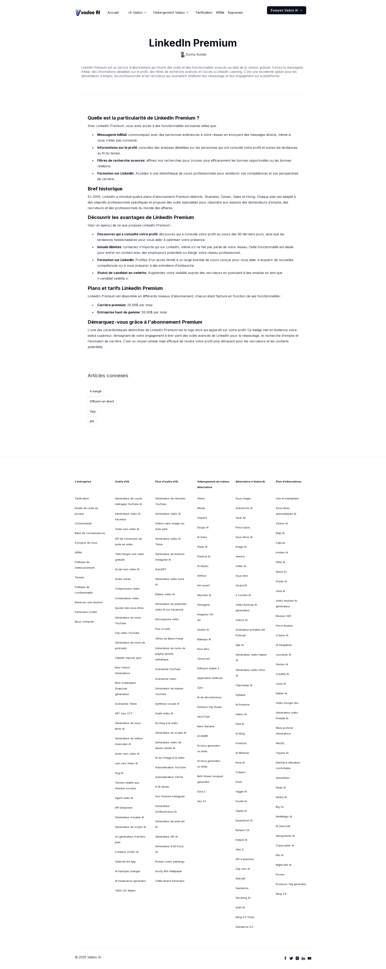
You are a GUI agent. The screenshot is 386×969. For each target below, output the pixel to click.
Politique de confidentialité (84, 589)
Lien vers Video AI (126, 763)
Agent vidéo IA (124, 798)
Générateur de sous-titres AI (128, 725)
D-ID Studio (162, 786)
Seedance (242, 888)
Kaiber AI (281, 693)
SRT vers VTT (123, 713)
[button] (137, 12)
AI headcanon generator (130, 880)
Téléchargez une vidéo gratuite (129, 556)
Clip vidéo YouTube (127, 632)
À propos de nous (86, 542)
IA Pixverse (242, 704)
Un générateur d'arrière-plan (130, 839)
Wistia (201, 508)
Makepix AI (204, 639)
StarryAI (240, 878)
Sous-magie (243, 498)
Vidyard (202, 517)
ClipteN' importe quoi (128, 657)
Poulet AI (241, 801)
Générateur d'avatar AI (129, 817)
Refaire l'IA (242, 830)
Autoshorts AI (244, 508)
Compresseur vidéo (127, 588)
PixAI (239, 781)
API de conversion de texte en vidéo (128, 541)
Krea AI (240, 762)
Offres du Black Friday (169, 638)
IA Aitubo (202, 566)
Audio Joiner (123, 579)
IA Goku (202, 537)
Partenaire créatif (86, 612)
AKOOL (280, 743)
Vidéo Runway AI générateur (246, 607)
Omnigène (203, 604)
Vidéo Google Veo (287, 703)
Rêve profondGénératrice (284, 730)
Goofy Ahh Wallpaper (168, 871)
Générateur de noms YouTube (128, 620)
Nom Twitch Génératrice (122, 670)
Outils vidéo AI (164, 713)
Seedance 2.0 (244, 926)
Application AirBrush (210, 678)
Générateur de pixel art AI (170, 824)
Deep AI (281, 787)
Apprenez (235, 12)
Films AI (280, 562)
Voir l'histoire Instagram (170, 796)
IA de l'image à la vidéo (170, 757)
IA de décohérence (209, 697)
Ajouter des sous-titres (129, 607)
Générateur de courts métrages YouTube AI (128, 501)
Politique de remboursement (85, 564)
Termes (79, 577)
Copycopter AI (285, 845)
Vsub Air (241, 517)
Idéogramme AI (285, 835)
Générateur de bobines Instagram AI (170, 556)
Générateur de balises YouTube (169, 691)
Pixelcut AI (203, 556)
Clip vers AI (243, 868)
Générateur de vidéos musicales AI (129, 741)
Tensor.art (203, 658)
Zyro (200, 687)
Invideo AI (282, 552)
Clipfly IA (241, 810)
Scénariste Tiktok (126, 703)
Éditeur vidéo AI (165, 594)
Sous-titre (242, 575)
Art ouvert (203, 585)
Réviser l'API (283, 616)
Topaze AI (282, 752)
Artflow (201, 575)
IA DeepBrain (284, 645)
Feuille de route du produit (86, 510)
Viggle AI (241, 791)
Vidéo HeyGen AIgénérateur (286, 603)
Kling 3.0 (281, 893)
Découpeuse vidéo (167, 619)
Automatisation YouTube (170, 767)
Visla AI (280, 591)
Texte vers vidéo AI (127, 529)
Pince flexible (284, 625)
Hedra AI (281, 797)
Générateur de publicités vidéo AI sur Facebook (171, 606)
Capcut (280, 542)
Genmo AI (282, 664)
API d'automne (245, 859)
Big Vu (280, 806)
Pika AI (240, 723)
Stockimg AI (243, 897)
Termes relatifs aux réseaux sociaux (127, 785)
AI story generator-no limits (209, 748)
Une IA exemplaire (287, 498)
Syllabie (240, 694)
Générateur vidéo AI (168, 513)
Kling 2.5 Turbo (245, 917)
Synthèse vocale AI (167, 703)
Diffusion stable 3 (208, 668)
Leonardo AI (283, 654)
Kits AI (279, 855)
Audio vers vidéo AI (127, 753)
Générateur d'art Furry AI (169, 849)
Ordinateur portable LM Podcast (250, 632)
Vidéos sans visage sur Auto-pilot (170, 526)
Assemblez (283, 777)
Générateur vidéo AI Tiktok (168, 541)
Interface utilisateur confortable (288, 765)
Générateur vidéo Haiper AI (251, 657)
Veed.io (240, 556)
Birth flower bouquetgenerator (210, 779)
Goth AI (240, 907)
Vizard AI (241, 585)
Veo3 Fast (203, 716)
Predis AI (281, 581)
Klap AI (280, 533)
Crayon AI (282, 635)
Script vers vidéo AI (127, 569)
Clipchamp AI (244, 685)
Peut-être (203, 649)
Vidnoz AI (241, 620)
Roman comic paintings (170, 861)
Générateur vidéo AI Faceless (127, 516)
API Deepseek (123, 807)
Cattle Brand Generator (170, 880)
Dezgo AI (202, 527)
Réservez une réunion (89, 602)
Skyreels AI (204, 595)
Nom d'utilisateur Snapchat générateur (125, 688)
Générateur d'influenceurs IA (166, 808)
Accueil (113, 12)
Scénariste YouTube (168, 669)
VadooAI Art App (125, 861)
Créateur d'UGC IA (127, 851)
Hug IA (119, 773)
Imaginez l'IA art (205, 617)
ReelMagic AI (284, 816)
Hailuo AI (241, 714)
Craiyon (240, 772)
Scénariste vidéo (165, 678)
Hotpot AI (241, 839)
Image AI (241, 546)
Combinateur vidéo (127, 598)
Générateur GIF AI (166, 836)
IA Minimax (242, 752)
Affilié (220, 12)
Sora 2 (201, 791)
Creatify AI (282, 674)
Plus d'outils (162, 628)
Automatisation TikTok (169, 777)
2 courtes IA (243, 595)
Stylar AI (202, 546)
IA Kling (240, 733)
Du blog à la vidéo (166, 723)
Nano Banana (205, 726)
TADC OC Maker (125, 890)
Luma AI (281, 683)
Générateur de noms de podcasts (130, 645)
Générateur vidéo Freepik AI (287, 715)
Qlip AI (240, 645)
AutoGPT (160, 569)
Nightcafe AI (283, 864)
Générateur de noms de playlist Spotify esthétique (170, 654)
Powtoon (241, 743)
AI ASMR (202, 736)
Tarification (203, 12)
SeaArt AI (203, 629)
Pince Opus (243, 527)
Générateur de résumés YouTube (170, 501)
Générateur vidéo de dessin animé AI (168, 745)
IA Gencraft (283, 826)
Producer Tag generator (291, 884)
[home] (88, 12)
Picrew (280, 874)
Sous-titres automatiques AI (286, 510)
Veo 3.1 (201, 801)
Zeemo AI (282, 523)
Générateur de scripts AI (130, 827)
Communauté (83, 523)
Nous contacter (84, 621)
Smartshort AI (244, 820)
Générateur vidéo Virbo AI (250, 672)
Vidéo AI (241, 566)
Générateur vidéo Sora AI (169, 581)
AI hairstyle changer (127, 871)
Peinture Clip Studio (209, 707)
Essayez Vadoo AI (286, 10)
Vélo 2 (239, 849)
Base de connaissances (90, 533)
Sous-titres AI (244, 537)
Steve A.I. (281, 571)
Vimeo (201, 498)
